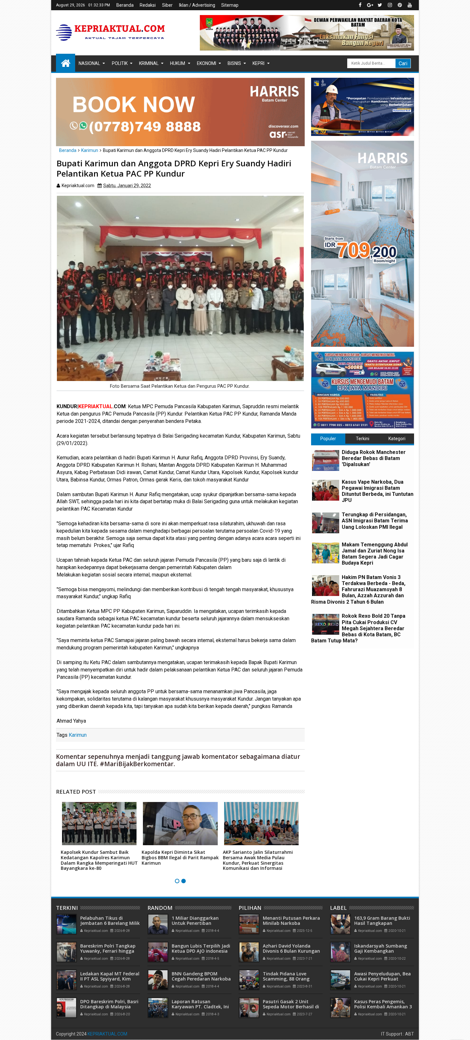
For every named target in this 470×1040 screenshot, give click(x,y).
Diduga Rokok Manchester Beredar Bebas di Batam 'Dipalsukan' (374, 458)
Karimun (78, 735)
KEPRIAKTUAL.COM (107, 1033)
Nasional (89, 63)
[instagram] (389, 5)
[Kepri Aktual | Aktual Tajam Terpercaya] (65, 63)
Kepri (258, 63)
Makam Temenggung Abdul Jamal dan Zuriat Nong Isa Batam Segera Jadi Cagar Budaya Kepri (375, 554)
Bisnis (234, 63)
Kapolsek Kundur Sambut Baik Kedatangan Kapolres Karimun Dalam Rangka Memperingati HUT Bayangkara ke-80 (99, 860)
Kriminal (149, 63)
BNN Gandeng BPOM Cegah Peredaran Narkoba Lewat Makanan (201, 979)
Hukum (177, 63)
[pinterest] (399, 5)
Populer (328, 438)
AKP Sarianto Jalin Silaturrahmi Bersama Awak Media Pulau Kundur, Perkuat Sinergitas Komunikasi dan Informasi (258, 860)
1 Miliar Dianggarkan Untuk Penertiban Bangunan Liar (195, 923)
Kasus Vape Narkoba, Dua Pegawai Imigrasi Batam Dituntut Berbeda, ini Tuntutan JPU (377, 491)
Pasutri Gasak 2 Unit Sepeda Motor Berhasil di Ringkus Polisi (291, 1006)
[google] (369, 5)
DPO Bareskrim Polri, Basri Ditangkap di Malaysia (109, 1004)
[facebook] (360, 5)
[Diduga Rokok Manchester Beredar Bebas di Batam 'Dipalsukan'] (325, 460)
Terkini (362, 438)
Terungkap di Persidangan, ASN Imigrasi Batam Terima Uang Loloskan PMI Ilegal (375, 521)
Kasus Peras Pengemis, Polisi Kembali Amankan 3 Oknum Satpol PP (383, 1006)
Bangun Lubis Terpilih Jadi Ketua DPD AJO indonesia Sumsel (201, 951)
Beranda (125, 5)
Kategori (396, 438)
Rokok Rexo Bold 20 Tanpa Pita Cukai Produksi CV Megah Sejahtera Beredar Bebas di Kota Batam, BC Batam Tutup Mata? (358, 628)
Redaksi (148, 5)
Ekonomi (206, 63)
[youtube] (409, 5)
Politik (120, 63)
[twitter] (379, 5)
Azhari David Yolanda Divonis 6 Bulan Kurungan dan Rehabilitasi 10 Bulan (291, 951)
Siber (167, 5)
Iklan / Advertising (197, 5)
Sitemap (230, 5)
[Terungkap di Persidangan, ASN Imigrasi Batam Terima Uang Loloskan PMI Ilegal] (325, 522)
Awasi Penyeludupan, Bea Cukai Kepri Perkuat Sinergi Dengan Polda (382, 979)
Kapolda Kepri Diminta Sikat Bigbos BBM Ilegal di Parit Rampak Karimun (180, 857)
